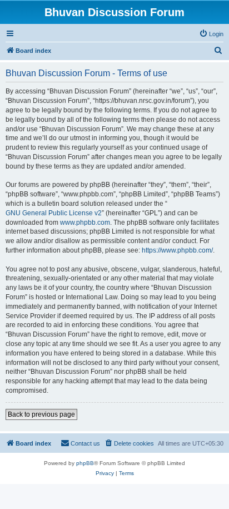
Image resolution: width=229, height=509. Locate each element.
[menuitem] (211, 34)
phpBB (85, 463)
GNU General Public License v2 (54, 213)
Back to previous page (41, 414)
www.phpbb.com (85, 222)
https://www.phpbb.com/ (177, 250)
